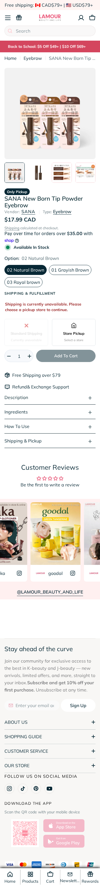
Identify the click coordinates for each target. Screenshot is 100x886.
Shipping (11, 228)
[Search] (10, 31)
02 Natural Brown (25, 270)
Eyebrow (33, 58)
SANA (28, 211)
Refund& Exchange (32, 387)
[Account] (81, 17)
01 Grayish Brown (70, 270)
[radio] (26, 332)
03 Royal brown (23, 282)
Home (10, 58)
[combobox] (50, 31)
